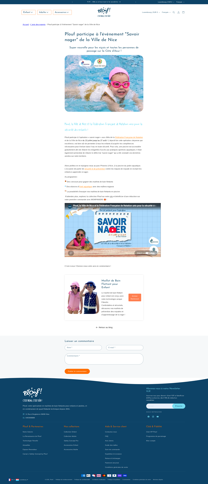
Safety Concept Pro (71, 441)
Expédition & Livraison (113, 454)
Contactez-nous (111, 432)
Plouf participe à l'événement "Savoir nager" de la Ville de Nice (73, 24)
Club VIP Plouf (151, 432)
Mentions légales (158, 479)
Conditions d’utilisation (99, 479)
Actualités (26, 445)
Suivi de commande (112, 449)
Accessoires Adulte (71, 449)
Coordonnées (126, 479)
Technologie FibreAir (30, 441)
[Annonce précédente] (72, 2)
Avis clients (109, 441)
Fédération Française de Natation (129, 137)
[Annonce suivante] (135, 2)
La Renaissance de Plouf (32, 436)
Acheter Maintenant (135, 297)
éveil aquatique (85, 187)
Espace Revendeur (30, 449)
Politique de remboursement (64, 479)
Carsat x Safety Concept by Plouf (35, 454)
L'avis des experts (37, 24)
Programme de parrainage (156, 436)
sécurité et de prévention (94, 169)
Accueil (26, 24)
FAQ (106, 436)
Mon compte (150, 441)
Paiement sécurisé (112, 463)
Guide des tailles (111, 445)
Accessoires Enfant (71, 445)
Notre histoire (28, 432)
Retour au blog (105, 327)
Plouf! (51, 479)
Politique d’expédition (114, 479)
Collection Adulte (70, 436)
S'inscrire (178, 406)
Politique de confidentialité (82, 479)
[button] (28, 12)
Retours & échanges (112, 458)
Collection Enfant (70, 432)
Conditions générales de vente (116, 467)
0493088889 (30, 418)
